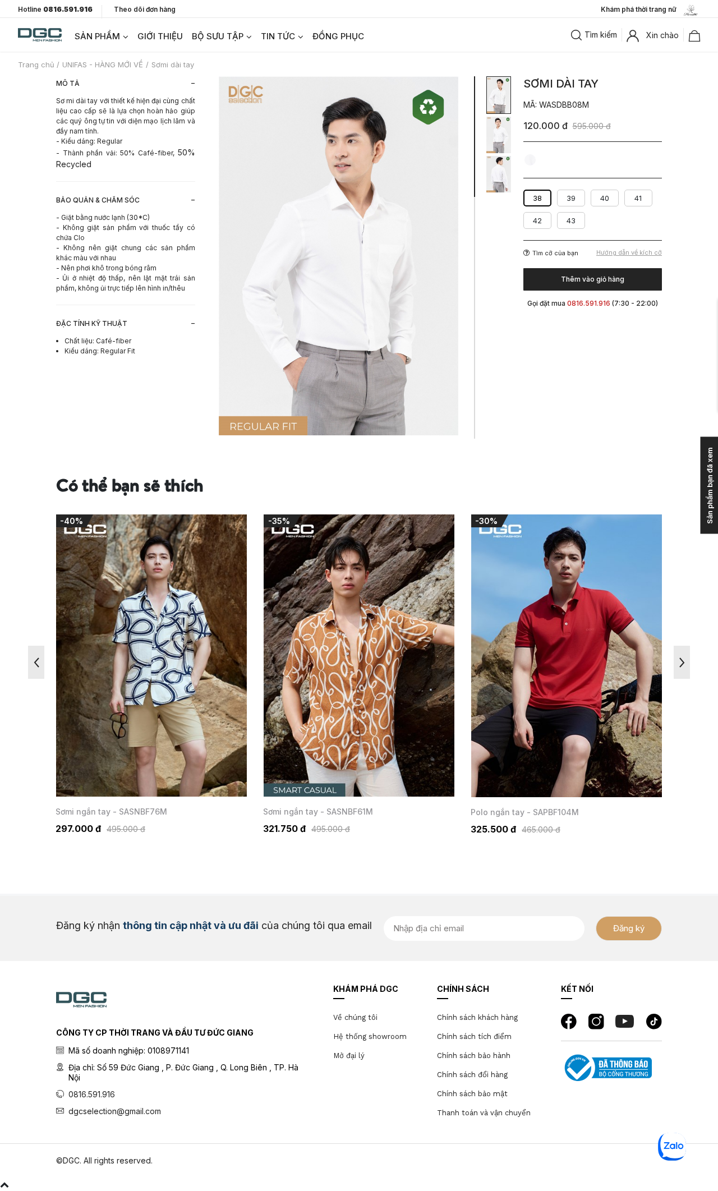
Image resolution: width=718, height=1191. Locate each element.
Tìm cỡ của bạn (555, 253)
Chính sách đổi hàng (472, 1074)
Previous (36, 662)
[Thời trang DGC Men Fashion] (40, 33)
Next (682, 662)
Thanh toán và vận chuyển (484, 1113)
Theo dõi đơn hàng (145, 9)
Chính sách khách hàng (477, 1017)
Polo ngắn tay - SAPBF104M (525, 812)
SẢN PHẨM (97, 36)
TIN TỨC (278, 36)
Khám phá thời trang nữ (641, 9)
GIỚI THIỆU (160, 36)
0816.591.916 (91, 1094)
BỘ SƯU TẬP (217, 36)
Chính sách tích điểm (474, 1036)
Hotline (55, 9)
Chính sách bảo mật (472, 1093)
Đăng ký (629, 928)
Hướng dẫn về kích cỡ (629, 252)
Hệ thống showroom (370, 1036)
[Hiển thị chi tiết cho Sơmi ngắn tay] (151, 655)
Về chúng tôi (355, 1017)
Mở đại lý (349, 1055)
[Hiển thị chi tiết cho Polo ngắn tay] (566, 655)
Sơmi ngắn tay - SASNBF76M (111, 812)
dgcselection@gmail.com (114, 1111)
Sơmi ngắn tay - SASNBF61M (318, 812)
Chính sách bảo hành (473, 1055)
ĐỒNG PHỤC (338, 36)
